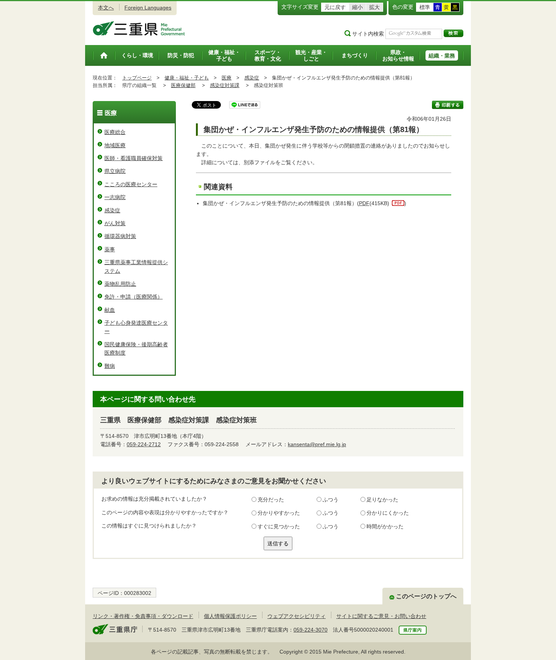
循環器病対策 (120, 236)
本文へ (106, 8)
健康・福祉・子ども (187, 78)
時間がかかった (385, 526)
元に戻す (335, 7)
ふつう (331, 500)
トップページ (137, 78)
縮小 (357, 7)
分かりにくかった (388, 513)
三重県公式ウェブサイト (139, 28)
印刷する (447, 105)
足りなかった (382, 500)
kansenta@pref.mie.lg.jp (317, 444)
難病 (109, 366)
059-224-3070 (311, 630)
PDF (364, 203)
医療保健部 (183, 85)
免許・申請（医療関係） (133, 297)
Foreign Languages (147, 8)
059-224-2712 (144, 444)
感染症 (251, 78)
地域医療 (115, 145)
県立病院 (115, 171)
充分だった (271, 500)
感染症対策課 (224, 85)
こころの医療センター (130, 184)
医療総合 (115, 132)
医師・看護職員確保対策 (133, 158)
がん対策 (115, 223)
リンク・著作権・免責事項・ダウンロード (143, 616)
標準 (424, 7)
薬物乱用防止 (120, 284)
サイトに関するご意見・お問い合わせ (381, 616)
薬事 (109, 249)
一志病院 (115, 197)
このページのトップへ (426, 596)
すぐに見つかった (279, 526)
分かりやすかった (279, 513)
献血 (109, 310)
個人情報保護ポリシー (230, 616)
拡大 (374, 7)
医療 (226, 78)
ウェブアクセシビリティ (296, 616)
